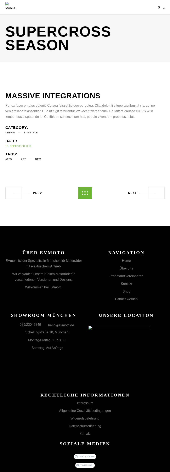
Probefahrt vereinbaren (126, 276)
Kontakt (126, 283)
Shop (126, 291)
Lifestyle (31, 132)
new (38, 159)
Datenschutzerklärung (85, 426)
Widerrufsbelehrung (85, 418)
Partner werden (126, 299)
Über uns (126, 268)
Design (10, 132)
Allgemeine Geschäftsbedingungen (85, 410)
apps (8, 159)
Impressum (85, 403)
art (23, 159)
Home (126, 260)
